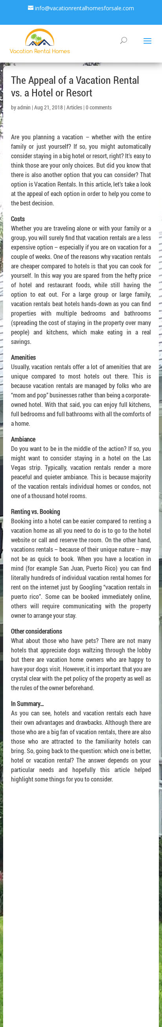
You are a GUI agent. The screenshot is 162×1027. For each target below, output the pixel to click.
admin (24, 107)
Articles (74, 107)
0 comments (99, 107)
